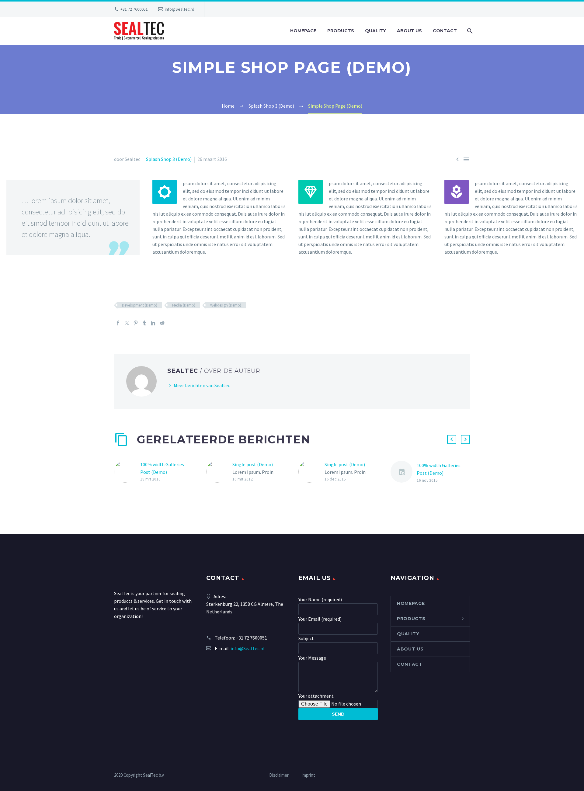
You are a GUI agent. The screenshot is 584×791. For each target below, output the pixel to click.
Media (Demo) (183, 305)
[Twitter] (126, 323)
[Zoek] (469, 31)
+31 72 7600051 (134, 9)
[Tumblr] (144, 323)
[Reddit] (162, 323)
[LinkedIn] (153, 323)
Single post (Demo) (252, 464)
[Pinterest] (135, 323)
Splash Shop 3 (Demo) (169, 159)
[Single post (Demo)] (219, 472)
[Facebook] (118, 323)
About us (409, 30)
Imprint (308, 775)
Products (340, 30)
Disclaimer (279, 775)
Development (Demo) (139, 305)
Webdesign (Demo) (225, 305)
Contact (445, 30)
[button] (451, 439)
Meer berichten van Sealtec (202, 385)
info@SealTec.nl (179, 9)
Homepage (303, 30)
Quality (375, 30)
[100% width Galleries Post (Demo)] (127, 472)
